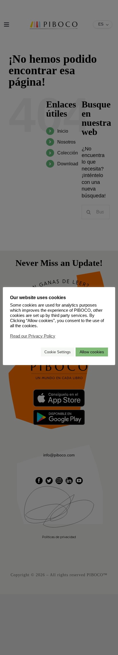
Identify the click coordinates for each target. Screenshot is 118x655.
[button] (34, 352)
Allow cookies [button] (92, 352)
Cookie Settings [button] (57, 352)
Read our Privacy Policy (32, 336)
